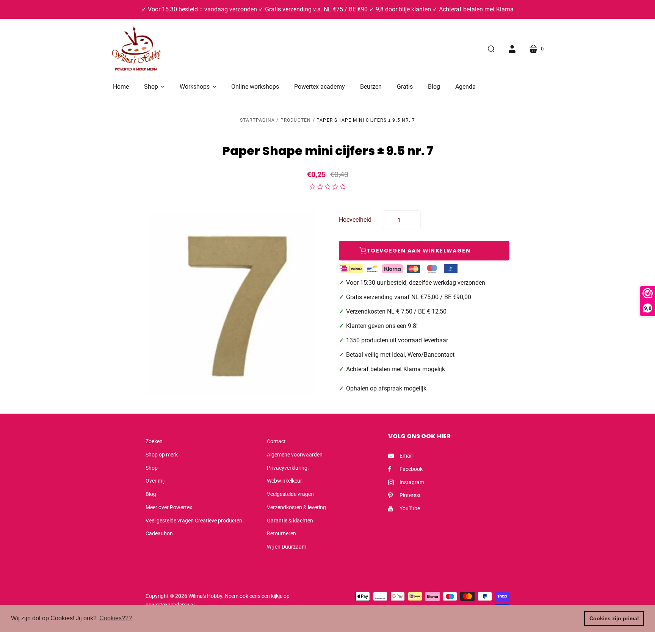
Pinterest (410, 495)
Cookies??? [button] (115, 618)
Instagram (412, 482)
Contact (276, 441)
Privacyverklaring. (288, 468)
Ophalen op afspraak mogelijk (386, 388)
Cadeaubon (159, 533)
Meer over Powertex (169, 507)
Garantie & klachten (290, 521)
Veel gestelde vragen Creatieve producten (194, 521)
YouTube (410, 508)
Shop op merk (162, 455)
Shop (152, 468)
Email (406, 456)
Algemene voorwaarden (295, 455)
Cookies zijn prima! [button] (614, 618)
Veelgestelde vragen (290, 494)
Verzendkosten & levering (296, 507)
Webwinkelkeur (284, 481)
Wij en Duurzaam (286, 547)
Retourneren (281, 533)
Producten (295, 120)
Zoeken (154, 441)
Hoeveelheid (355, 219)
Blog (151, 494)
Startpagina (257, 120)
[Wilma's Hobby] (136, 49)
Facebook (411, 469)
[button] (154, 87)
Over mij (155, 481)
